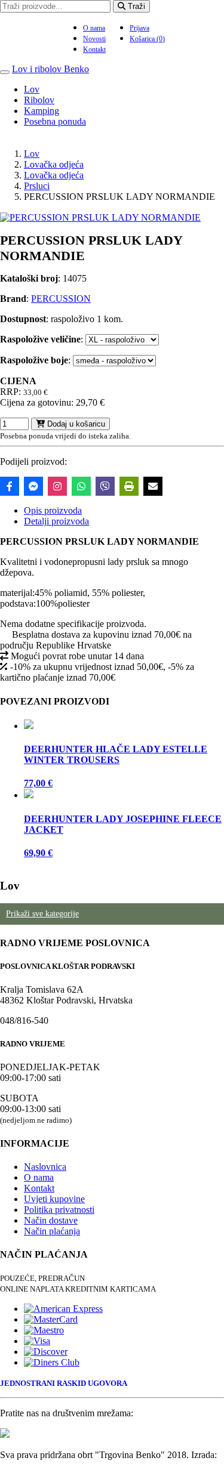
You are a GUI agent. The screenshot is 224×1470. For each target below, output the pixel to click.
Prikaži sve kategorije (42, 913)
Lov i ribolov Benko (50, 69)
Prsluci (37, 186)
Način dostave (51, 1220)
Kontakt (94, 49)
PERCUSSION (61, 299)
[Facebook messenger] (33, 486)
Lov (31, 89)
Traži (135, 6)
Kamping (41, 111)
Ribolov (39, 100)
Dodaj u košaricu (75, 423)
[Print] (129, 486)
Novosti (94, 39)
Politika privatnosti (59, 1210)
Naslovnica (45, 1167)
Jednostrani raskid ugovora (63, 1383)
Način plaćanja (52, 1231)
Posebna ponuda (55, 121)
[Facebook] (9, 486)
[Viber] (105, 486)
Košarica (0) (147, 39)
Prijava (139, 28)
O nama (94, 28)
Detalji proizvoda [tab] (56, 521)
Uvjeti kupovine (54, 1199)
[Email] (152, 486)
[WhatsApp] (81, 486)
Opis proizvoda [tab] (53, 510)
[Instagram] (57, 486)
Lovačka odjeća (54, 164)
